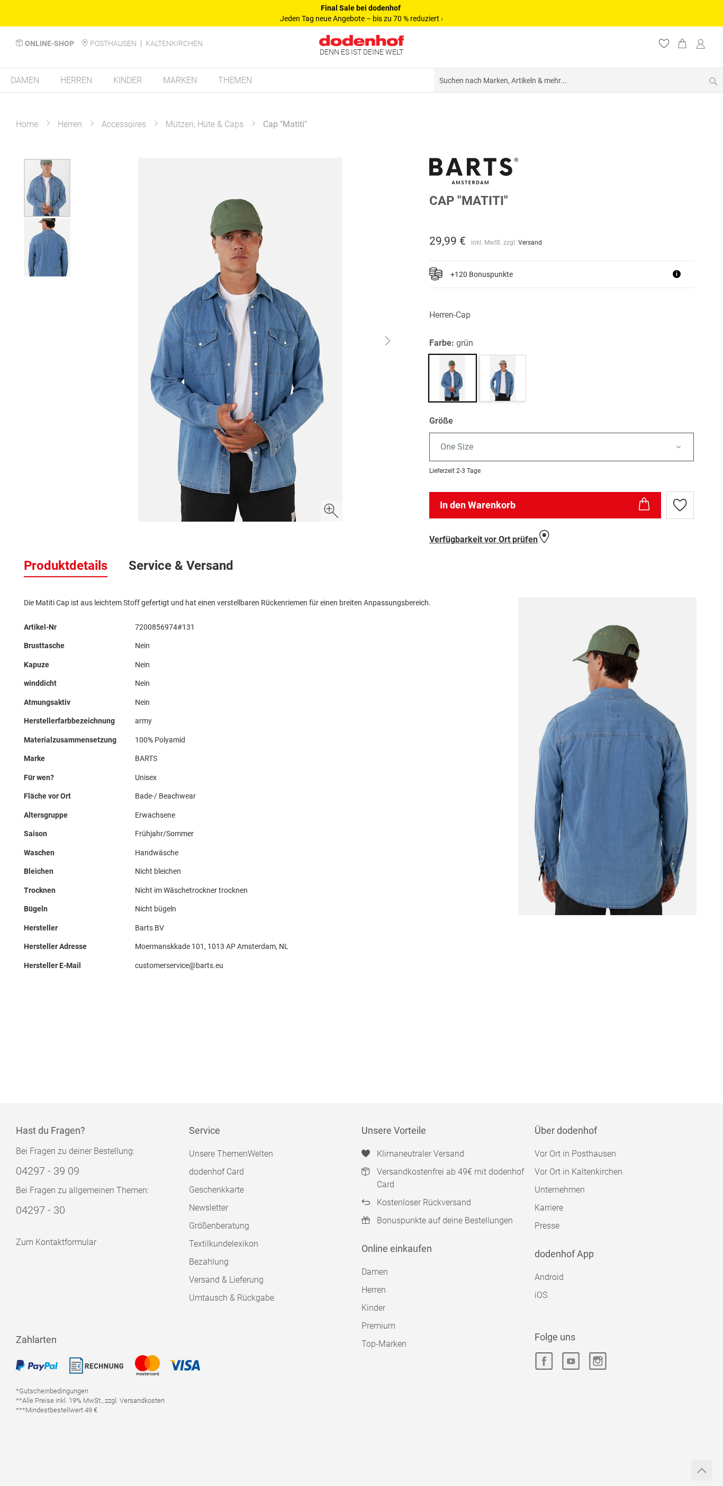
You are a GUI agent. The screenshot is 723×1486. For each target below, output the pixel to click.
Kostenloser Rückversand (424, 1202)
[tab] (65, 566)
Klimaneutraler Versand (420, 1154)
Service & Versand (181, 565)
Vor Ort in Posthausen (575, 1154)
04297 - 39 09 (47, 1171)
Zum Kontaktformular (56, 1242)
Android (549, 1277)
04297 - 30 (40, 1210)
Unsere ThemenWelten (231, 1154)
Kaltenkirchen (174, 43)
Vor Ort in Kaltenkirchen (578, 1172)
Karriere (549, 1208)
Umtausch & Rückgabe (231, 1298)
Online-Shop (49, 43)
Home (27, 124)
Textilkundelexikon (223, 1244)
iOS (541, 1295)
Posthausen (113, 43)
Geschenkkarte (216, 1190)
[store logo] (361, 40)
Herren (70, 124)
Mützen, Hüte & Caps (204, 124)
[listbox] (564, 447)
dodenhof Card (216, 1172)
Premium (378, 1326)
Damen (375, 1272)
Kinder (373, 1308)
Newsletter (208, 1208)
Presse (547, 1226)
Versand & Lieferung (226, 1280)
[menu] (361, 81)
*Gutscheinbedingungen (52, 1391)
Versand (530, 242)
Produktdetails (65, 565)
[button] (387, 343)
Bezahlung (209, 1262)
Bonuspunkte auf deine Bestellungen (445, 1220)
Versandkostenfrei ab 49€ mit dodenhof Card (450, 1178)
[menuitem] (25, 80)
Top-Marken (384, 1344)
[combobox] (578, 80)
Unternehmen (560, 1190)
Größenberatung (219, 1226)
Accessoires (124, 124)
